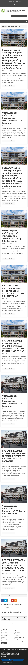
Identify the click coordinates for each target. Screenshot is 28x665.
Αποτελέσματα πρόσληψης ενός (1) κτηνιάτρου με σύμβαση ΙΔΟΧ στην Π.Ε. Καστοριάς (12, 235)
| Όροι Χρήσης (4, 606)
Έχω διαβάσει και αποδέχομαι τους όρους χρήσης (13, 641)
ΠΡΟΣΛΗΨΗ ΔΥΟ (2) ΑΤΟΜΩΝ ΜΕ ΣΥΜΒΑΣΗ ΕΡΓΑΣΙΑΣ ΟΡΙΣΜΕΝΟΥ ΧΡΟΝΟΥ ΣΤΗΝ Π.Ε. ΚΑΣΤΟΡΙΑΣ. (14, 456)
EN (19, 2)
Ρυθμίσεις (3, 656)
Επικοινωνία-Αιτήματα (12, 2)
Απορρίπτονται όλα (18, 659)
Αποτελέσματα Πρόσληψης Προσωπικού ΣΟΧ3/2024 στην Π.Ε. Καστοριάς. (12, 401)
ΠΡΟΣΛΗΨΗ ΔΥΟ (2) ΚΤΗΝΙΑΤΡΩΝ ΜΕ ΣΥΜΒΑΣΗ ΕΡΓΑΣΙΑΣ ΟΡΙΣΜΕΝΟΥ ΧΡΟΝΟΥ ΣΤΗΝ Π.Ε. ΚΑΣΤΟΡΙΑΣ (13, 345)
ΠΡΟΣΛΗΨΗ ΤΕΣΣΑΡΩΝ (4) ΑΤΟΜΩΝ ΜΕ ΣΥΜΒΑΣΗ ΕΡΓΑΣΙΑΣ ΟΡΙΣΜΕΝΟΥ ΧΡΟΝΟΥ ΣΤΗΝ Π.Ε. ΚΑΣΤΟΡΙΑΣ (13, 565)
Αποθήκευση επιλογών (7, 662)
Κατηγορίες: (4, 629)
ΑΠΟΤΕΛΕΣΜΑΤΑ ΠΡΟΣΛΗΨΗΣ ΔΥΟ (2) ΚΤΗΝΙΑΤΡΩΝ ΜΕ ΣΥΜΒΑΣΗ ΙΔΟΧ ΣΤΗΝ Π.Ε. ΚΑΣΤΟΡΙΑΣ (13, 290)
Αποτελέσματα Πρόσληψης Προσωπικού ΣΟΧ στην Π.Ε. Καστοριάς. (13, 510)
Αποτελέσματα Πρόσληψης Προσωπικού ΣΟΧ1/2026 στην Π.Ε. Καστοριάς (12, 118)
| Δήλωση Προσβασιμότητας (12, 607)
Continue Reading (9, 85)
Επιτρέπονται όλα (6, 659)
